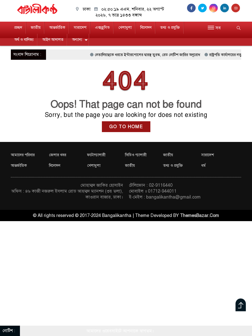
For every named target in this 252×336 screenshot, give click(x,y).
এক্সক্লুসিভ (102, 27)
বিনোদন (146, 27)
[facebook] (192, 8)
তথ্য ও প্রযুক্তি (170, 27)
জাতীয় (36, 27)
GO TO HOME (126, 126)
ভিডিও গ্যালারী (136, 155)
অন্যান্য (77, 39)
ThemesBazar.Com (199, 215)
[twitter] (203, 8)
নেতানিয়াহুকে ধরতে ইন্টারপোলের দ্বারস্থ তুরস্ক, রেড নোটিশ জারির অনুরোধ (140, 54)
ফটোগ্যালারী (96, 155)
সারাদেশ (80, 27)
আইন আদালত (52, 39)
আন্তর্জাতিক (57, 27)
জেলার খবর (57, 155)
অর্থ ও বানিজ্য (24, 39)
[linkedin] (225, 8)
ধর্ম (203, 165)
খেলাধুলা (125, 27)
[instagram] (214, 8)
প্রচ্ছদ (18, 27)
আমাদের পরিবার (23, 155)
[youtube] (236, 8)
